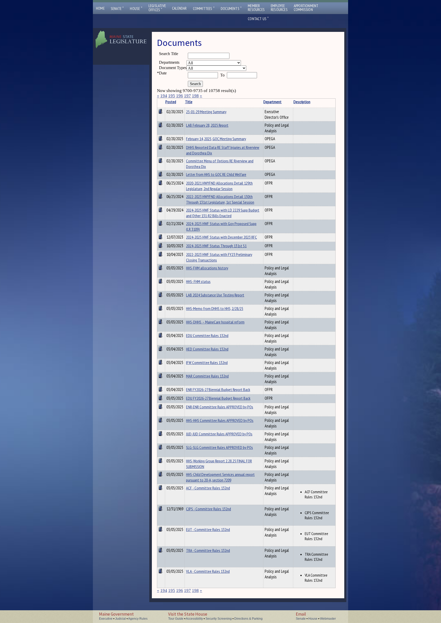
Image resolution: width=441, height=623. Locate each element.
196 (179, 95)
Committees (204, 8)
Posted (170, 102)
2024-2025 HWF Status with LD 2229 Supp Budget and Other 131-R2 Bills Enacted (222, 212)
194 (163, 95)
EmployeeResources (279, 7)
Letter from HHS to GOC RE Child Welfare (216, 174)
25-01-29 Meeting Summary (206, 111)
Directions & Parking (248, 618)
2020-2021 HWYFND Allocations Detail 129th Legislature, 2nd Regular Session (219, 185)
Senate (117, 8)
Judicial (120, 618)
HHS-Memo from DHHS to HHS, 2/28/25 (214, 308)
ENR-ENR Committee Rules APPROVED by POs (219, 407)
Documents (231, 8)
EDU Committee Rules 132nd (207, 335)
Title (188, 102)
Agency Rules (138, 618)
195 (171, 95)
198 (195, 95)
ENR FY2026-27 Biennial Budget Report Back (218, 389)
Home (100, 8)
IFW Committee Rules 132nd (207, 362)
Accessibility (194, 618)
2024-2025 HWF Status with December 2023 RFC (221, 237)
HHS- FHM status (198, 281)
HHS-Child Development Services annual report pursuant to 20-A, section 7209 (220, 477)
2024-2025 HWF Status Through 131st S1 (216, 246)
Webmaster (328, 618)
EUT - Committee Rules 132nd (208, 529)
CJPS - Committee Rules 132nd (208, 509)
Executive (106, 618)
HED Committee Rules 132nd (207, 349)
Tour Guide (175, 618)
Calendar (179, 8)
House (136, 8)
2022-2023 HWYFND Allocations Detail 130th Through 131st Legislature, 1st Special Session (220, 199)
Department (272, 102)
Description (301, 102)
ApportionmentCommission (306, 7)
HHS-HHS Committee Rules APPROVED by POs (219, 420)
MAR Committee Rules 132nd (207, 376)
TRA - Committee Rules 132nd (208, 550)
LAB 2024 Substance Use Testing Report (215, 295)
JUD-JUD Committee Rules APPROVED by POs (219, 434)
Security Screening (218, 618)
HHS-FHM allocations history (207, 268)
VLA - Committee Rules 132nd (208, 571)
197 (187, 95)
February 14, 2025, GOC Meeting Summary (216, 138)
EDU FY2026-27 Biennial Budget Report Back (218, 398)
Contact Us (258, 19)
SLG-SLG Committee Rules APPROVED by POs (219, 447)
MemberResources (256, 7)
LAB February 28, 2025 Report (207, 125)
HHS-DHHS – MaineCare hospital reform (215, 322)
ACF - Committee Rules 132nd (208, 488)
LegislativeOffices (157, 8)
